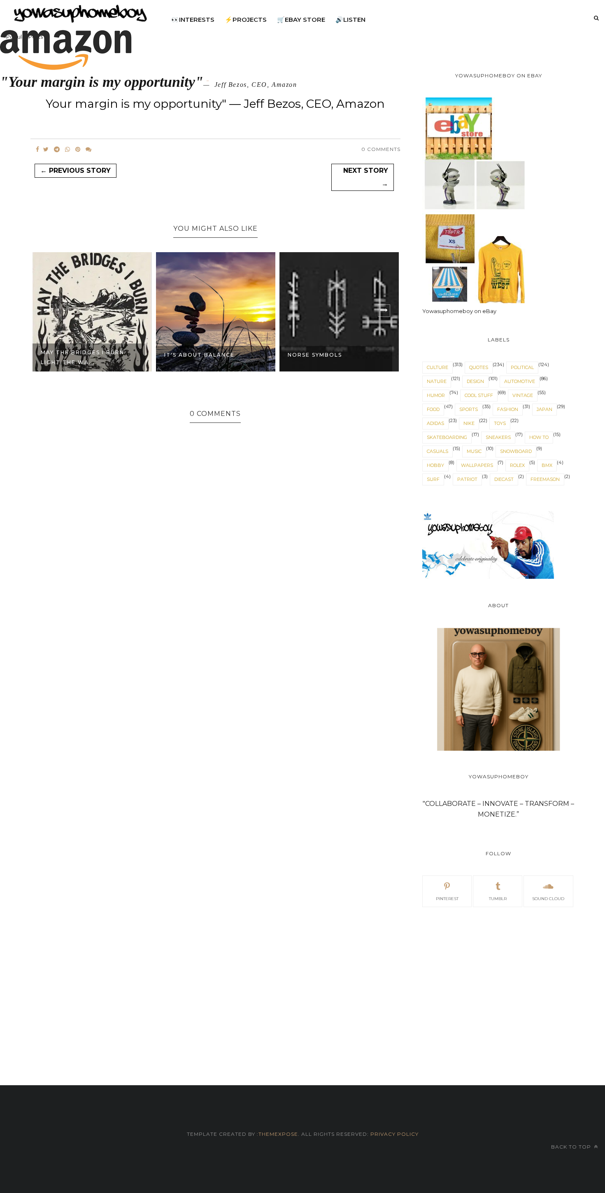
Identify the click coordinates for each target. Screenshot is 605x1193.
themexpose (278, 1134)
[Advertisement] (498, 986)
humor (436, 395)
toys (500, 423)
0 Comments (380, 149)
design (475, 381)
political (522, 367)
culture (437, 367)
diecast (504, 479)
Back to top (572, 1147)
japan (544, 409)
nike (469, 423)
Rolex (517, 465)
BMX (547, 465)
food (433, 409)
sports (468, 409)
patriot (467, 479)
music (474, 451)
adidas (435, 423)
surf (433, 479)
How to (539, 437)
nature (437, 381)
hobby (435, 465)
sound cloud (548, 898)
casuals (437, 451)
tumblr (498, 898)
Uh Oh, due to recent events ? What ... (327, 357)
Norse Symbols (191, 355)
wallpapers (477, 465)
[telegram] (57, 149)
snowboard (516, 451)
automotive (519, 381)
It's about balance (76, 355)
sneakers (498, 437)
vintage (522, 395)
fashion (507, 409)
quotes (478, 367)
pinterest (447, 898)
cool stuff (479, 395)
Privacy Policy (394, 1134)
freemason (545, 479)
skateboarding (447, 437)
